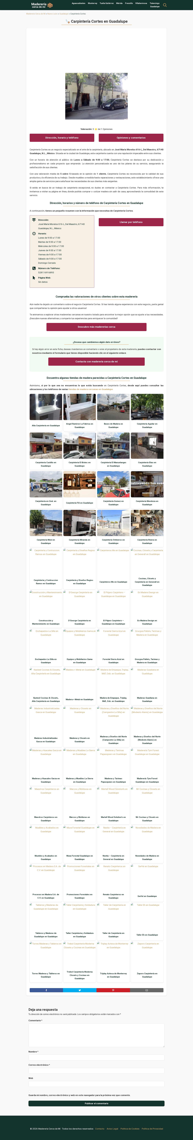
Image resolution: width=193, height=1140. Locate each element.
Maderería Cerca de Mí (35, 14)
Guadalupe (155, 7)
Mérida (119, 3)
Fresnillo (129, 3)
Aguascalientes (78, 3)
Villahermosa (141, 3)
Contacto (99, 1128)
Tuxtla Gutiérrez (107, 3)
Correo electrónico (39, 1065)
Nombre (33, 1051)
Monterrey (92, 3)
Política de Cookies (130, 1128)
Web (30, 1078)
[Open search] (165, 5)
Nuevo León (52, 14)
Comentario (35, 1020)
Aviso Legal (112, 1128)
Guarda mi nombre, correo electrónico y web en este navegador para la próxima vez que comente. (79, 1095)
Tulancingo (155, 3)
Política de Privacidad (152, 1128)
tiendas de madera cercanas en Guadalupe (91, 389)
